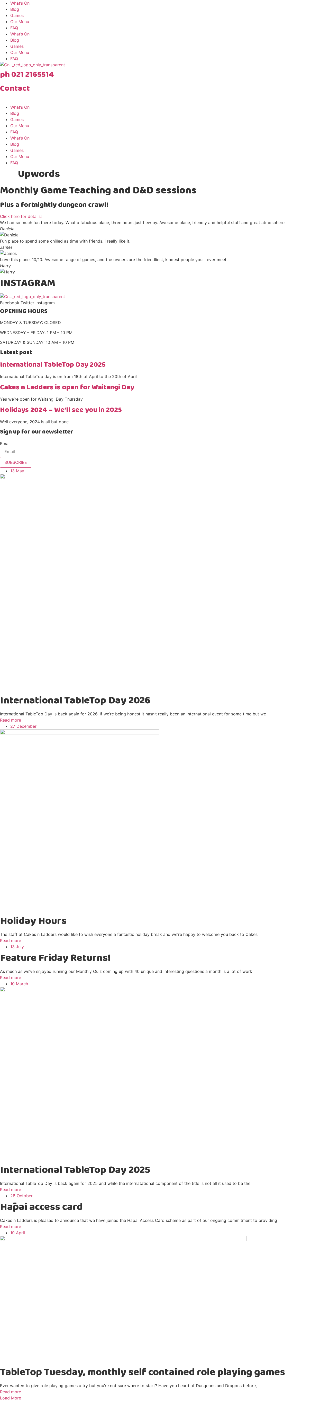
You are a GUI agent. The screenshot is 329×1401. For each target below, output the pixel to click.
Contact (15, 88)
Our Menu (19, 21)
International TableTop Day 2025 (53, 365)
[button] (10, 1397)
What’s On (20, 3)
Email (5, 443)
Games (17, 15)
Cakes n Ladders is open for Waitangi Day (67, 387)
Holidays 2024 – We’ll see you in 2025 (61, 410)
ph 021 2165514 (27, 74)
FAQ (14, 27)
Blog (14, 9)
